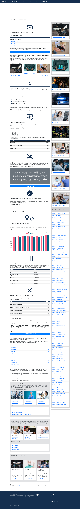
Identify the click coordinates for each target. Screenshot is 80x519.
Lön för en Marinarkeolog (57, 365)
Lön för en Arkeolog (56, 220)
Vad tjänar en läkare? (57, 122)
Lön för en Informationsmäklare (59, 334)
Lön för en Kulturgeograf (57, 354)
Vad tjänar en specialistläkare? (28, 402)
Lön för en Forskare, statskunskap (59, 297)
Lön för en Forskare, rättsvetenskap (60, 289)
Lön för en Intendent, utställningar (59, 341)
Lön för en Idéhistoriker (57, 330)
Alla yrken (14, 1)
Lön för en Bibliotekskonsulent (58, 239)
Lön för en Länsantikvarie (57, 363)
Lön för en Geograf (56, 323)
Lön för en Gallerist (56, 317)
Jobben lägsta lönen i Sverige (59, 55)
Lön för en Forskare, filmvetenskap (59, 274)
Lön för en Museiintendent (58, 369)
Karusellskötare (15, 449)
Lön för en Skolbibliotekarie (58, 389)
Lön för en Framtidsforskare (58, 303)
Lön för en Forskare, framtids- (58, 278)
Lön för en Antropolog (57, 217)
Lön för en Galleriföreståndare (58, 314)
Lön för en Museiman (56, 371)
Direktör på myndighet (17, 412)
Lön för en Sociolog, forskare (58, 393)
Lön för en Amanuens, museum (59, 213)
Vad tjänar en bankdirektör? (15, 402)
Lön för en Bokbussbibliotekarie (59, 244)
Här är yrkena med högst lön (59, 37)
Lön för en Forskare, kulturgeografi (59, 287)
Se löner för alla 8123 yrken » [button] (30, 52)
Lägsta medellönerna (43, 75)
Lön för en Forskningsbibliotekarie (59, 301)
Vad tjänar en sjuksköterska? (59, 188)
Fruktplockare (15, 445)
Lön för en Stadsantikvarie (57, 395)
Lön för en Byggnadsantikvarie (58, 246)
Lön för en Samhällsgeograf (58, 384)
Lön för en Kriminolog (57, 352)
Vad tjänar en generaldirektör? (41, 402)
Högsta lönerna (32, 1)
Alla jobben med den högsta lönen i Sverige (21, 414)
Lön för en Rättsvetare (57, 382)
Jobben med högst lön (16, 75)
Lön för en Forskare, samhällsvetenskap (56, 292)
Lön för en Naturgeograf (57, 373)
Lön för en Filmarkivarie (57, 265)
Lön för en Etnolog (56, 263)
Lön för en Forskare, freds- (58, 280)
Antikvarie (13, 43)
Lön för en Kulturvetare (57, 356)
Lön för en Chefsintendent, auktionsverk (58, 249)
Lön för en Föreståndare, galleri (59, 310)
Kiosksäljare (15, 447)
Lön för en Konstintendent (57, 343)
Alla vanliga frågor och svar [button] (30, 333)
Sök (47, 1)
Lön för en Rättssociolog (57, 380)
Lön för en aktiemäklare (40, 479)
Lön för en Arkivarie (56, 224)
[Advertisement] (38, 10)
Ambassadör (15, 407)
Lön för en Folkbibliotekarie (58, 269)
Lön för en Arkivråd (56, 228)
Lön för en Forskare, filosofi (58, 276)
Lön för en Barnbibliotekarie (58, 233)
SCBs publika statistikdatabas (24, 485)
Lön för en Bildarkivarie (57, 241)
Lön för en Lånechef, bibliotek (58, 360)
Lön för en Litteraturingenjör (58, 358)
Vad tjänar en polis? (57, 106)
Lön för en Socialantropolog (58, 391)
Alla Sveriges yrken (39, 495)
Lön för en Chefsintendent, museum (60, 254)
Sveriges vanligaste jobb (30, 73)
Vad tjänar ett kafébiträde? (15, 437)
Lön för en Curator (56, 256)
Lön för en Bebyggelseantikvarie (59, 235)
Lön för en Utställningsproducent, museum (59, 405)
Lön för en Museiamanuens (58, 367)
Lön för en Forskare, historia (58, 282)
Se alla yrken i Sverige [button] (29, 186)
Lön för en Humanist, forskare (58, 327)
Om (45, 1)
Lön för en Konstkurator (57, 347)
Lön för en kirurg (28, 478)
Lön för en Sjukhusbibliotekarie (59, 387)
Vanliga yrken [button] (26, 1)
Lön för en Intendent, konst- (58, 336)
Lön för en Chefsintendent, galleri (59, 252)
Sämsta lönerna (38, 1)
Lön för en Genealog (56, 319)
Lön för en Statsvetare (57, 400)
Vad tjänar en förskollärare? (59, 205)
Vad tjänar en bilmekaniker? (59, 89)
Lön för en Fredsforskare (57, 306)
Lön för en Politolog (56, 376)
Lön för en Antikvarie (56, 215)
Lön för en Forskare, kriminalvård (59, 284)
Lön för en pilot (15, 478)
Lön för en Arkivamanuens (58, 222)
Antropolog (13, 45)
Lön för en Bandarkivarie (57, 231)
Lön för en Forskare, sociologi (58, 295)
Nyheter (37, 496)
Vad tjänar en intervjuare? (28, 438)
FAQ (43, 1)
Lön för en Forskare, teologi (58, 299)
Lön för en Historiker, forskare (58, 325)
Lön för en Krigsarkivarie (57, 349)
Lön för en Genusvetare (57, 321)
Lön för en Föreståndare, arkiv (58, 308)
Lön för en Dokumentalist (57, 260)
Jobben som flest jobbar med (59, 73)
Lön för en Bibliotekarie (57, 237)
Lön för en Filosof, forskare (58, 267)
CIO (13, 410)
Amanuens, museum (15, 41)
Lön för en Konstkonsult (57, 345)
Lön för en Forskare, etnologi (58, 271)
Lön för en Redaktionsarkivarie (58, 378)
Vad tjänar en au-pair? (43, 437)
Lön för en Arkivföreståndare (58, 226)
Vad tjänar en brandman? (58, 139)
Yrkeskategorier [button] (19, 1)
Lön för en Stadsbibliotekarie (58, 398)
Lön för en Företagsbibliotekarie (59, 312)
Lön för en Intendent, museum (58, 338)
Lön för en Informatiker (57, 332)
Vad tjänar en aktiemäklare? (59, 172)
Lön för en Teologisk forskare (58, 402)
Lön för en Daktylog (56, 258)
